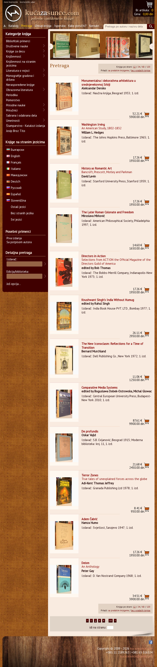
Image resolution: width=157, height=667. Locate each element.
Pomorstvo (13, 100)
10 (110, 620)
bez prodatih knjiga (140, 70)
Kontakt (94, 26)
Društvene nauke (17, 46)
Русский (16, 188)
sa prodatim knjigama (118, 70)
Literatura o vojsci (17, 71)
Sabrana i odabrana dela (21, 115)
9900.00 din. (137, 422)
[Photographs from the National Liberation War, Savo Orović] (88, 45)
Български (17, 150)
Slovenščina (18, 200)
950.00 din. (138, 509)
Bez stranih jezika (22, 213)
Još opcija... (14, 284)
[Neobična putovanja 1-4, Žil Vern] (118, 45)
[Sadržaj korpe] (149, 4)
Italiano (16, 169)
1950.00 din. (137, 159)
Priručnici (12, 110)
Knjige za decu (15, 51)
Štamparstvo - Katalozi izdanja (25, 126)
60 (143, 66)
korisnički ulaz (27, 1)
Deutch (15, 181)
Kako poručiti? (77, 26)
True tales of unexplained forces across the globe (114, 479)
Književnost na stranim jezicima (21, 63)
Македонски (19, 175)
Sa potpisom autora (19, 242)
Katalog (13, 26)
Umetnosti (13, 121)
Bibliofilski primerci (18, 41)
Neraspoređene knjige (20, 85)
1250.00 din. (137, 378)
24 (139, 66)
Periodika (12, 95)
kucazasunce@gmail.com (136, 656)
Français (16, 162)
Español (16, 194)
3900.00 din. (137, 597)
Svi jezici (16, 219)
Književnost (13, 56)
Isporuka (59, 26)
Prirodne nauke (15, 105)
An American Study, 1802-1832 (101, 128)
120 (148, 66)
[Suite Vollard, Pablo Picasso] (144, 45)
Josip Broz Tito (15, 131)
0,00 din (148, 14)
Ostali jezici (18, 207)
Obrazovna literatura (19, 90)
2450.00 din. (137, 466)
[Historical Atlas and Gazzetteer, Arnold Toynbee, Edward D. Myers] (61, 45)
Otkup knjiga (43, 26)
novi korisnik (11, 1)
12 (134, 66)
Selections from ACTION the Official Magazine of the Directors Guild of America (116, 261)
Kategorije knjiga (18, 34)
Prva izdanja (14, 238)
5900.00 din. (137, 115)
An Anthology (90, 566)
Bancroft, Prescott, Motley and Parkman (107, 172)
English (15, 156)
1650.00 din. (137, 246)
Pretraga (26, 26)
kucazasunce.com (141, 648)
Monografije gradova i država (20, 78)
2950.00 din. (137, 334)
